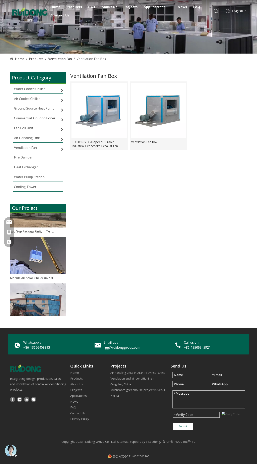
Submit (183, 426)
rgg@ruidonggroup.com (122, 347)
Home (56, 7)
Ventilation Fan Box (144, 142)
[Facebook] (12, 399)
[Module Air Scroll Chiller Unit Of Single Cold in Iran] (38, 269)
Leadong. (154, 442)
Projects (130, 7)
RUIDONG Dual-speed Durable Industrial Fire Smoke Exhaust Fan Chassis (94, 144)
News (182, 7)
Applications (155, 7)
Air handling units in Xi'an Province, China (137, 373)
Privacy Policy (79, 419)
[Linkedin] (19, 399)
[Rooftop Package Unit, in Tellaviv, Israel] (38, 223)
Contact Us (60, 15)
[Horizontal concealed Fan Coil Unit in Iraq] (38, 316)
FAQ (196, 7)
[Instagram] (33, 399)
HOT (91, 7)
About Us (109, 7)
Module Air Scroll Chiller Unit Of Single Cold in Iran (32, 275)
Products (74, 7)
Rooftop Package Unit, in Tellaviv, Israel (32, 228)
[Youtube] (26, 399)
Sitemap (122, 442)
